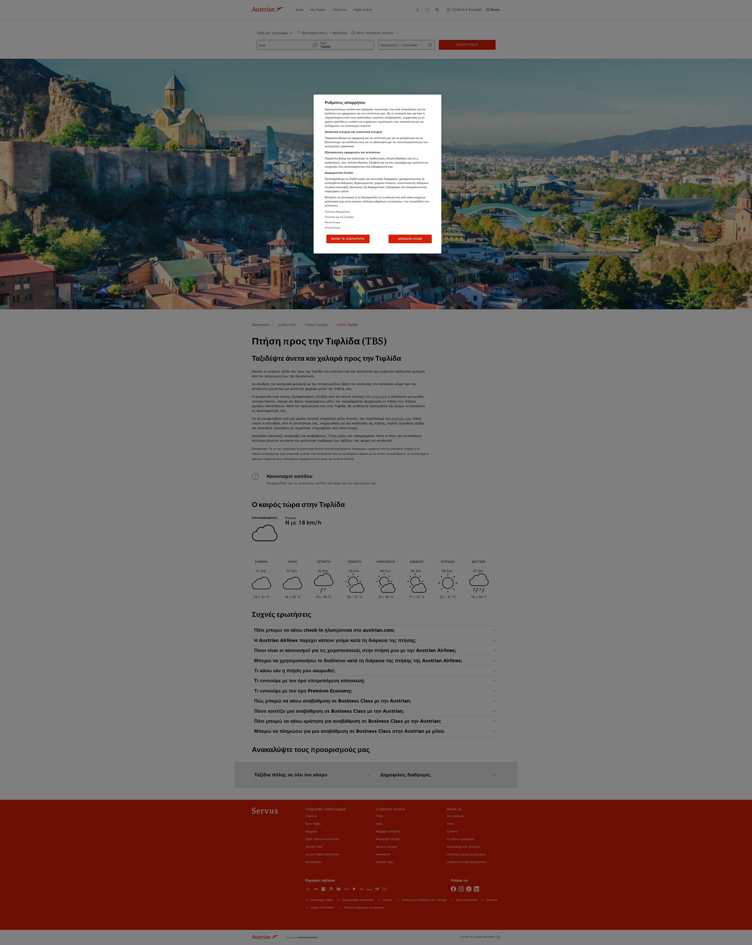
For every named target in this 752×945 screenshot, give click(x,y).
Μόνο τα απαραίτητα (347, 238)
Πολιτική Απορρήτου (337, 211)
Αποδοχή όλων (410, 238)
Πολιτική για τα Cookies (339, 217)
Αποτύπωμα (332, 222)
